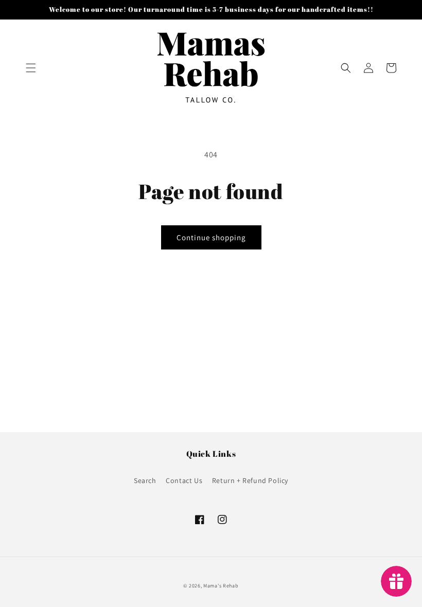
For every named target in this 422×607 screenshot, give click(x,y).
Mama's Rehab (220, 585)
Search (145, 480)
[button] (31, 68)
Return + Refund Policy (250, 480)
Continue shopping (211, 237)
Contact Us (184, 480)
